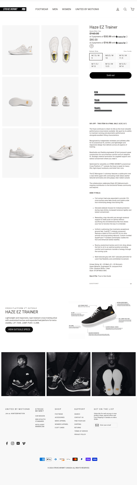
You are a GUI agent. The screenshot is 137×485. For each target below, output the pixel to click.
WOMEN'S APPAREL (61, 424)
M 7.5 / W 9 (95, 56)
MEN (55, 9)
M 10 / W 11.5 (123, 56)
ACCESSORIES (59, 417)
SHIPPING (77, 424)
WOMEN (66, 9)
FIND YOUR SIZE (79, 421)
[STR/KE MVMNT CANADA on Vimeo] (23, 443)
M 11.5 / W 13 (95, 65)
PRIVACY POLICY (80, 434)
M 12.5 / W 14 (122, 65)
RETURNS (77, 427)
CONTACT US (78, 417)
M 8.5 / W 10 (109, 56)
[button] (111, 36)
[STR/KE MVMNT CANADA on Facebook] (7, 443)
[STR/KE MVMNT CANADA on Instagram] (12, 443)
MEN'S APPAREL (60, 421)
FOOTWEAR (41, 9)
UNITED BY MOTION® (87, 9)
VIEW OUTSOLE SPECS (19, 329)
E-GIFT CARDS (59, 427)
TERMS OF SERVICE (81, 431)
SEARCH (77, 414)
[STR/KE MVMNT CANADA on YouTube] (18, 443)
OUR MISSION (40, 416)
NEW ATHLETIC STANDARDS (40, 420)
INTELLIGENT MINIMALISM (39, 425)
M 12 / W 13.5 (109, 65)
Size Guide (128, 51)
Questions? (94, 283)
